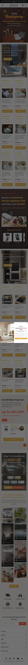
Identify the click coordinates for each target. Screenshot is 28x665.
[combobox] (21, 334)
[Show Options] (26, 334)
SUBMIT (21, 338)
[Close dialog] (27, 322)
